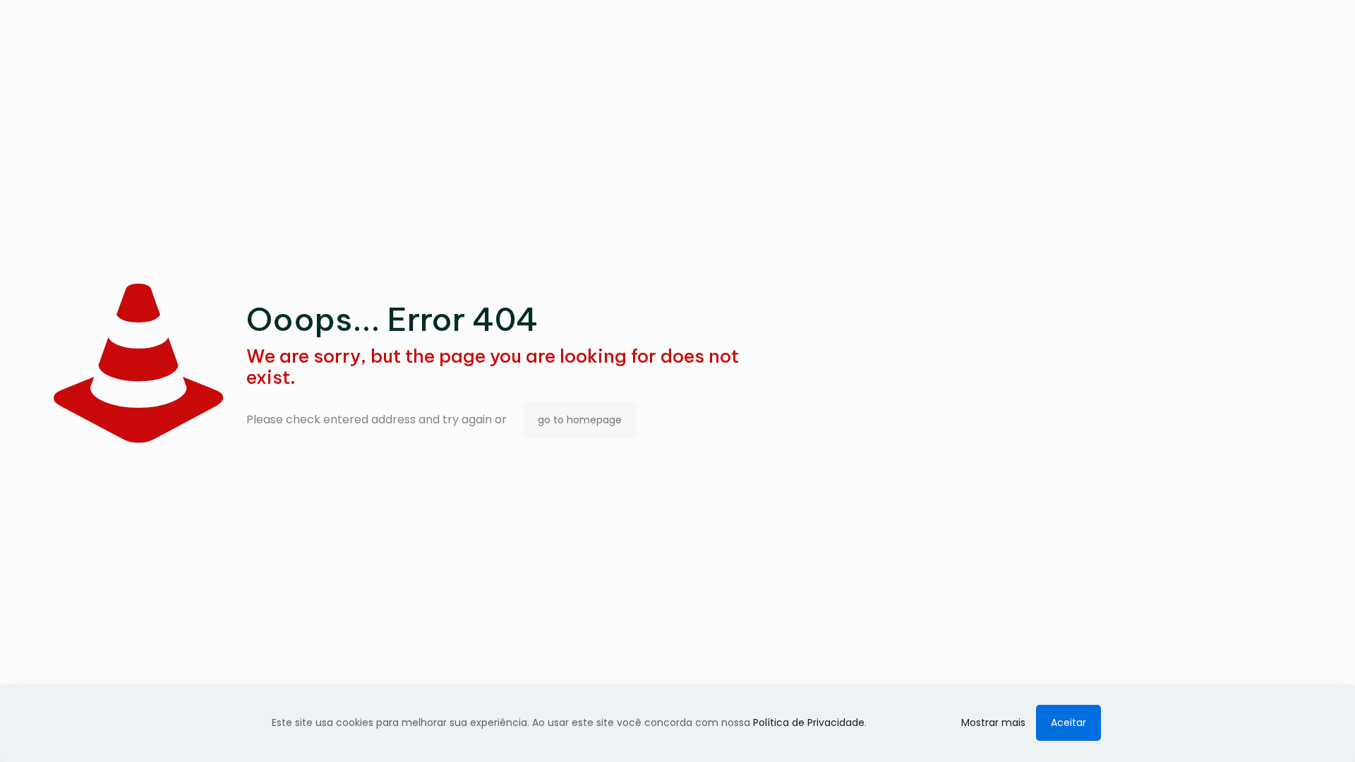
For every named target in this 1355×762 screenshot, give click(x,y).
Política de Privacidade (809, 722)
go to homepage (580, 420)
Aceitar (1068, 722)
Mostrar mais (993, 722)
